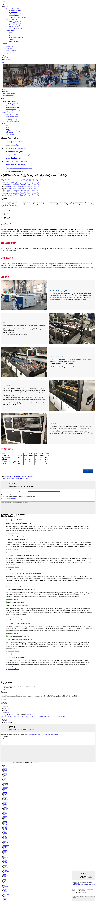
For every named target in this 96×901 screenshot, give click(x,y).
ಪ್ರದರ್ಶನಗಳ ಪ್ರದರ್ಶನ (11, 50)
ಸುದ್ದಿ (4, 55)
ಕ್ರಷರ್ (10, 35)
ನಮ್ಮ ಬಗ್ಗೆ (5, 43)
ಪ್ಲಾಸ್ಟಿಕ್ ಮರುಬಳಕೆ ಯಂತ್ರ (11, 19)
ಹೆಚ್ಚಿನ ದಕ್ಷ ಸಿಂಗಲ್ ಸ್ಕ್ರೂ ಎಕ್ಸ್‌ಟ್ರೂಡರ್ (15, 657)
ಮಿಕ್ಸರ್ (10, 32)
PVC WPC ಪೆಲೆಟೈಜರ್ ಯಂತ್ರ (15, 28)
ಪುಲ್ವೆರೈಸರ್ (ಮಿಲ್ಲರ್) (13, 41)
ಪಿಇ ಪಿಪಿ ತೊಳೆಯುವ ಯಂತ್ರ (15, 21)
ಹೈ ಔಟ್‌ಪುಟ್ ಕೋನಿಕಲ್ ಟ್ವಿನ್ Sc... (15, 151)
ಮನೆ (4, 4)
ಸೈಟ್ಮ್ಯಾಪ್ (28, 714)
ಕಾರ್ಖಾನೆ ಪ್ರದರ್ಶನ (10, 44)
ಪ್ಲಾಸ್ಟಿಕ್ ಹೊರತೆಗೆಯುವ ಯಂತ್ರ (12, 8)
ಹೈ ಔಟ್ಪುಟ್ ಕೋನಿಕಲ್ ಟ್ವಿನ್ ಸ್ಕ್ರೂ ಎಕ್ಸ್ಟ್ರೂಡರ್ (17, 539)
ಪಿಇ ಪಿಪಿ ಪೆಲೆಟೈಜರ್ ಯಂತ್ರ (15, 23)
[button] (88, 471)
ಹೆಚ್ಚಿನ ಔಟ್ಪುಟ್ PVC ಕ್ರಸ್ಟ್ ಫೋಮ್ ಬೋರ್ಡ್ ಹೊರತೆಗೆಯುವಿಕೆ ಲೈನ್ (22, 555)
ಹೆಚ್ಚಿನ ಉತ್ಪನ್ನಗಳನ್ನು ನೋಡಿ (12, 533)
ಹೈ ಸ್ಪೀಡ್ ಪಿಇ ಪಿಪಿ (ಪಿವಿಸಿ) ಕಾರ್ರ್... (14, 171)
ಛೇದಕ (10, 33)
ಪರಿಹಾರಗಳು (6, 54)
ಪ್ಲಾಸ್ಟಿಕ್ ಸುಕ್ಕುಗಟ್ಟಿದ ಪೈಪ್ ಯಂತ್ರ (15, 13)
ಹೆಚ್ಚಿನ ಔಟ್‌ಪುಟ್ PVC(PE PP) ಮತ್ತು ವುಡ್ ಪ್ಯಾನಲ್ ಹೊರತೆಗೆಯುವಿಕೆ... (24, 573)
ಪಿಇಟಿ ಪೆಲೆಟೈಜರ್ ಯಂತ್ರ (14, 26)
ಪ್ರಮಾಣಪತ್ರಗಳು (9, 46)
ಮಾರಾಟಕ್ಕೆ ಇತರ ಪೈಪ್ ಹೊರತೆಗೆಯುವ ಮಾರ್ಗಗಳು (18, 523)
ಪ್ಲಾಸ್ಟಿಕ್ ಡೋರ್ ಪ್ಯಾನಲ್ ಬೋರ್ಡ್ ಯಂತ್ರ (17, 17)
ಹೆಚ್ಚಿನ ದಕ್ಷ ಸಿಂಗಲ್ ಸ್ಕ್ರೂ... (12, 145)
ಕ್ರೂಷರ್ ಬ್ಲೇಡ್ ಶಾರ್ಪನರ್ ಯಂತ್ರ (16, 37)
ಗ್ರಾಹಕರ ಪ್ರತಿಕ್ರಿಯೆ (10, 52)
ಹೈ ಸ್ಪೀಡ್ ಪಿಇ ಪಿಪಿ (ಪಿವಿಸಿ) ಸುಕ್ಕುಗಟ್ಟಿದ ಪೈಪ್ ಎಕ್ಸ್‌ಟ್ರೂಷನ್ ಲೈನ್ (17, 478)
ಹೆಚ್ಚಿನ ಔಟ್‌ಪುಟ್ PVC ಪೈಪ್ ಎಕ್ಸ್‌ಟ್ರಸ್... (16, 164)
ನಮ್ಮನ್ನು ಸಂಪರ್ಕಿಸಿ (7, 59)
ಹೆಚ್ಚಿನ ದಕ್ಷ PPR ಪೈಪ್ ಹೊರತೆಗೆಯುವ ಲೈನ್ (17, 605)
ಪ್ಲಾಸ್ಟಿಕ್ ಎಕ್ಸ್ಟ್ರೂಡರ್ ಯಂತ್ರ (15, 10)
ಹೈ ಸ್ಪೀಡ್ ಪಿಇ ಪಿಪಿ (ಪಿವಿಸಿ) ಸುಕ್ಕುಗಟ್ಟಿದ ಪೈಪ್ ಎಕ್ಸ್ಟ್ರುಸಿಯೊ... (20, 589)
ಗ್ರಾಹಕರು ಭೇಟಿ (9, 48)
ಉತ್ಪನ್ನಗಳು (5, 6)
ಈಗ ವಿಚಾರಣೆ (3, 699)
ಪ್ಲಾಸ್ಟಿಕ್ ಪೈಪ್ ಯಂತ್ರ (13, 12)
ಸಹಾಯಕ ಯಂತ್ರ (9, 30)
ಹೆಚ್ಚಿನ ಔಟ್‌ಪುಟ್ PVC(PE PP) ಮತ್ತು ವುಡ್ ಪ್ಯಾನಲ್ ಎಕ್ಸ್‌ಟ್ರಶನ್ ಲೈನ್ (18, 476)
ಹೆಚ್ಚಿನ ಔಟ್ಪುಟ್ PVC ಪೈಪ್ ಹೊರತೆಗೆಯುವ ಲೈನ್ (18, 623)
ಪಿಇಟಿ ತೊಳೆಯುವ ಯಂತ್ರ (14, 24)
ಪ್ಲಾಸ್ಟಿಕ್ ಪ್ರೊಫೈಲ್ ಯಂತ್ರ (14, 15)
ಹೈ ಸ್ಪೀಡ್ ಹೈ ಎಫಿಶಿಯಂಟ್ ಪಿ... (13, 158)
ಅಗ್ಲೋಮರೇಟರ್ (12, 39)
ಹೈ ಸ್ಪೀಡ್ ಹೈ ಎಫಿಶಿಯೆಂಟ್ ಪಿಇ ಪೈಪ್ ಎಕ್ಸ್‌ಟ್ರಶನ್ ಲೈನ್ (19, 639)
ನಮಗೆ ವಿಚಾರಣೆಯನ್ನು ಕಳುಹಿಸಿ (7, 210)
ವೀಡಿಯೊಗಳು (6, 57)
